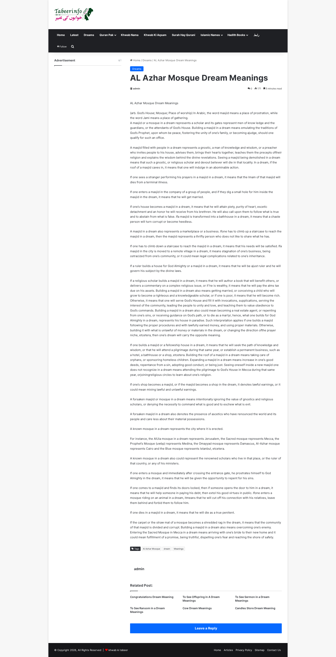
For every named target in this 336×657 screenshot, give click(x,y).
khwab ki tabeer (118, 650)
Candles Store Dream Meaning (255, 608)
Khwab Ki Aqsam (155, 35)
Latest (74, 35)
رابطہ (256, 35)
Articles (228, 650)
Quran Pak (106, 35)
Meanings (179, 548)
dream (167, 548)
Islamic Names (210, 35)
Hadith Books (236, 35)
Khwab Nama (129, 35)
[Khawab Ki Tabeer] (73, 14)
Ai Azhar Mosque (151, 548)
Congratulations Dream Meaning (151, 597)
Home (61, 35)
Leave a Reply (206, 628)
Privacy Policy (244, 650)
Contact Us (274, 650)
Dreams (89, 35)
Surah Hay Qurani (183, 35)
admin (136, 88)
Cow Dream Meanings (197, 608)
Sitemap (259, 650)
